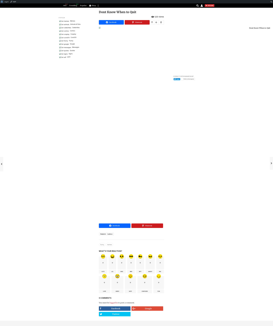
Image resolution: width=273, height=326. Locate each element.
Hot (65, 5)
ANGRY (150, 271)
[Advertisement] (131, 207)
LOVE (104, 291)
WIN (131, 271)
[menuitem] (2, 1)
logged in (114, 303)
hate (130, 291)
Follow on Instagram (188, 79)
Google (148, 308)
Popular (83, 6)
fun (159, 291)
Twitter (115, 314)
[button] (98, 5)
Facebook (115, 308)
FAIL (160, 271)
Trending (73, 5)
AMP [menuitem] (14, 2)
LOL (112, 271)
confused (145, 291)
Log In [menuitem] (6, 2)
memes (109, 244)
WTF (140, 271)
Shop (94, 6)
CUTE (103, 271)
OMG (121, 271)
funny (102, 244)
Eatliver (110, 234)
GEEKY (117, 291)
